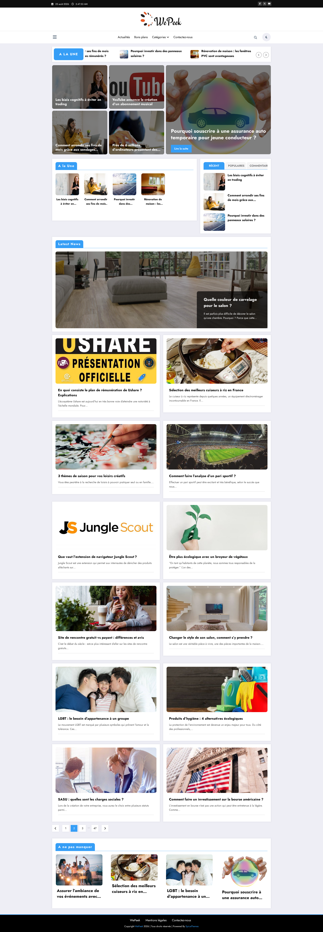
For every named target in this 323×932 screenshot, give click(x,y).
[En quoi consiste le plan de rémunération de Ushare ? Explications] (106, 361)
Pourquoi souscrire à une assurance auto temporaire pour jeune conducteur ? (243, 894)
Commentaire (258, 166)
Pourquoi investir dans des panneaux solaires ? (108, 53)
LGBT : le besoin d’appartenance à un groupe (217, 134)
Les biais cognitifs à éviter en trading (78, 102)
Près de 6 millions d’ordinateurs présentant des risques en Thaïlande (134, 147)
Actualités (124, 37)
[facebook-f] (260, 4)
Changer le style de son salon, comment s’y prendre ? (211, 637)
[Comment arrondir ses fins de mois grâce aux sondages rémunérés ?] (79, 132)
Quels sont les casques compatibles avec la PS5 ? (249, 53)
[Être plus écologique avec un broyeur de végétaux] (217, 527)
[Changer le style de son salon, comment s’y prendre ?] (217, 608)
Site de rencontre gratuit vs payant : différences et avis (101, 637)
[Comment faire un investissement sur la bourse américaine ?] (217, 770)
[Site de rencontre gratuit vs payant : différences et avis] (106, 608)
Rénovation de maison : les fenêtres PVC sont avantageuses (178, 53)
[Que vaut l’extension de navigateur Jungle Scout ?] (106, 527)
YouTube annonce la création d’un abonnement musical (134, 102)
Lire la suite (184, 149)
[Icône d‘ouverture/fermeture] (54, 37)
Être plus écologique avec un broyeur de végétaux (208, 556)
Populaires (236, 166)
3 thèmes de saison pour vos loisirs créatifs (91, 476)
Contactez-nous (182, 37)
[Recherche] (255, 37)
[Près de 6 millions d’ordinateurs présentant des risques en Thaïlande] (136, 132)
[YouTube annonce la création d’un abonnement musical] (136, 86)
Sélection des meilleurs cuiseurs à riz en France (206, 390)
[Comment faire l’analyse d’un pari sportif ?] (217, 447)
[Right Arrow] (266, 55)
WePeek (135, 920)
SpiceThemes (192, 926)
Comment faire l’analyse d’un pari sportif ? (202, 476)
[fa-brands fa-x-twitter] (265, 4)
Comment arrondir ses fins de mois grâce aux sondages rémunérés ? (79, 147)
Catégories (159, 37)
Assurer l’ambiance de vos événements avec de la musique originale (79, 893)
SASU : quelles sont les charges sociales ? (91, 799)
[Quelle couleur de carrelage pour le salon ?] (161, 289)
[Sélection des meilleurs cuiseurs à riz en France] (217, 361)
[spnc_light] (266, 37)
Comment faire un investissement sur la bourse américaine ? (216, 799)
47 (95, 828)
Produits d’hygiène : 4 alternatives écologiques (206, 718)
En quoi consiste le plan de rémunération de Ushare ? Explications (100, 393)
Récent (214, 166)
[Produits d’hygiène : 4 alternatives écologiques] (217, 689)
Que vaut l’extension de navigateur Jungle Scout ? (97, 556)
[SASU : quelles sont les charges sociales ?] (106, 770)
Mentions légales (156, 920)
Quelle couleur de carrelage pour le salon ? (230, 302)
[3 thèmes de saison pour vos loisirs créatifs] (106, 447)
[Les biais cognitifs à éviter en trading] (79, 86)
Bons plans (141, 37)
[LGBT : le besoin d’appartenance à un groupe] (220, 109)
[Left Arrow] (258, 55)
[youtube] (269, 4)
